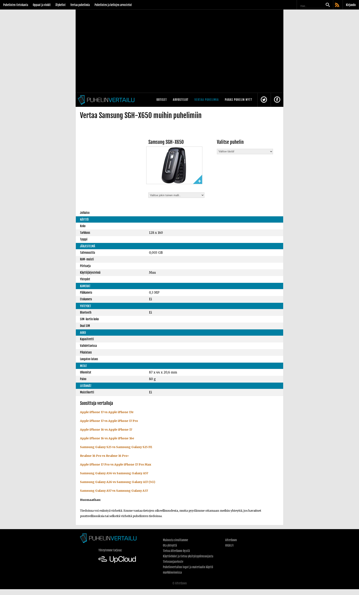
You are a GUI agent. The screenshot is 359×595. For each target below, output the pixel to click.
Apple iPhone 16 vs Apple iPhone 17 (106, 429)
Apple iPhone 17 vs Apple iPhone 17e (107, 412)
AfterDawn (231, 540)
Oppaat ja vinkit (42, 5)
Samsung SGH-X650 (166, 142)
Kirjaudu (351, 5)
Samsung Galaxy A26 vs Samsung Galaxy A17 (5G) (117, 482)
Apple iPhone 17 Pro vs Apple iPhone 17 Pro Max (115, 464)
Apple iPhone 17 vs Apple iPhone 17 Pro (109, 421)
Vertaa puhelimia (80, 5)
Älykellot (60, 5)
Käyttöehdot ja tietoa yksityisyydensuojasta (188, 556)
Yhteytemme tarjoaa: (110, 550)
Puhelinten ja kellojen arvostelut (113, 5)
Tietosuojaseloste (173, 561)
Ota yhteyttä (170, 545)
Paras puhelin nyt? (238, 99)
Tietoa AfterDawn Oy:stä (176, 551)
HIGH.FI (229, 545)
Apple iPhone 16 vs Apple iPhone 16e (107, 438)
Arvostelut (180, 99)
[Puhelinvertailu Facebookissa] (277, 100)
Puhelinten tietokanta (15, 5)
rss (337, 5)
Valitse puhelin (230, 142)
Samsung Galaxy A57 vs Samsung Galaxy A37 (114, 491)
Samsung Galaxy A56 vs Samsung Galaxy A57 (114, 473)
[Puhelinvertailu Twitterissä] (264, 100)
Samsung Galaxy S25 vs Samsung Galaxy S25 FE (116, 447)
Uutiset (161, 99)
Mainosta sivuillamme (175, 540)
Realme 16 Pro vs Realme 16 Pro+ (104, 456)
